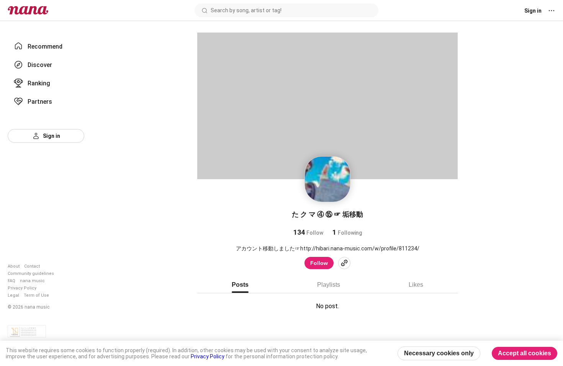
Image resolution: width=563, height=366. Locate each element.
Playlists (328, 284)
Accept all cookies (524, 353)
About (14, 266)
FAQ (11, 280)
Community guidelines (31, 273)
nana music (32, 280)
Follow (319, 263)
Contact (32, 266)
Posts (240, 284)
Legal (13, 295)
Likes (416, 284)
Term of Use (36, 295)
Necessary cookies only (439, 353)
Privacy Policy (22, 288)
